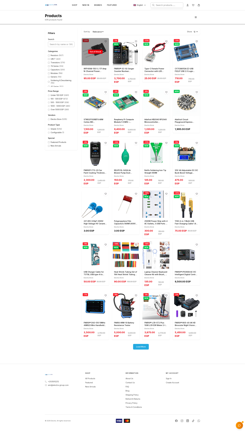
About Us (129, 378)
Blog (127, 391)
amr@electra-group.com (58, 385)
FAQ (127, 387)
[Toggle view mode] (195, 17)
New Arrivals (90, 387)
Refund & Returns (133, 399)
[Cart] (199, 5)
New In (85, 5)
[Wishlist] (193, 5)
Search (51, 39)
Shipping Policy (132, 395)
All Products (90, 378)
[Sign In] (187, 5)
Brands (98, 5)
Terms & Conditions (134, 407)
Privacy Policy (131, 403)
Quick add (127, 62)
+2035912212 (53, 381)
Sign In (169, 378)
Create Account (172, 382)
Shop (74, 5)
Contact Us (130, 382)
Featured (112, 5)
